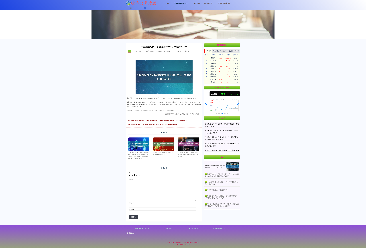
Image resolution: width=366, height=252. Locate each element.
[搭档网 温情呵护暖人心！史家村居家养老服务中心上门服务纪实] (232, 166)
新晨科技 (213, 74)
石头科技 (213, 63)
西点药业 (213, 71)
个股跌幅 (216, 51)
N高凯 (213, 58)
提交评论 (133, 217)
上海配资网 (196, 3)
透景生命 (213, 66)
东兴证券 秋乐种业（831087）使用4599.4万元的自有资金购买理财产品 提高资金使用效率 (160, 120)
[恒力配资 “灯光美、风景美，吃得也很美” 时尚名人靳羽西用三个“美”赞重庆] (188, 144)
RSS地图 (189, 242)
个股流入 (223, 51)
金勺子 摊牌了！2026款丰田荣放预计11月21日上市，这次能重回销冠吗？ (155, 124)
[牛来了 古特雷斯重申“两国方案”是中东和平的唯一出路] (163, 144)
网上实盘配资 (209, 3)
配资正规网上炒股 (224, 3)
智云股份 (213, 61)
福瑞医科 (213, 79)
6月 (130, 51)
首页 (167, 3)
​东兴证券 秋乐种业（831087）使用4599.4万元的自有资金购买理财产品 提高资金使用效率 (222, 205)
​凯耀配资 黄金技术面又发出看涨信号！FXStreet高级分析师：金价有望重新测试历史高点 (222, 175)
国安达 (213, 82)
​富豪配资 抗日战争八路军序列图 (217, 190)
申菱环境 (213, 77)
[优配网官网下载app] (141, 3)
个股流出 (230, 51)
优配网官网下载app (180, 3)
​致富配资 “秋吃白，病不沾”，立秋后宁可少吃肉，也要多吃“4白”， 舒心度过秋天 (221, 197)
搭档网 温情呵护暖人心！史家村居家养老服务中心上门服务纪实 (215, 166)
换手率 (237, 51)
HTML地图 (195, 242)
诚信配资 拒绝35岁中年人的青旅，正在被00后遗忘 (222, 150)
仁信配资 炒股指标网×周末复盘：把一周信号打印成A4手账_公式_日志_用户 (221, 138)
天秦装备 (213, 69)
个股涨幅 (208, 51)
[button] (206, 103)
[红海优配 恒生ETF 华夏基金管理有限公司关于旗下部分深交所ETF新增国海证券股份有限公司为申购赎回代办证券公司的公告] (138, 144)
